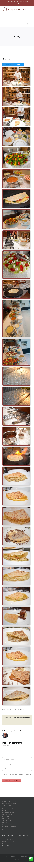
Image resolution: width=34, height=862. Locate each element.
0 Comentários (21, 709)
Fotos (19, 65)
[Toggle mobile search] (27, 24)
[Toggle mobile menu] (31, 24)
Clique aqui (5, 845)
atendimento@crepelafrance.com (21, 1)
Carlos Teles (6, 709)
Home (9, 65)
